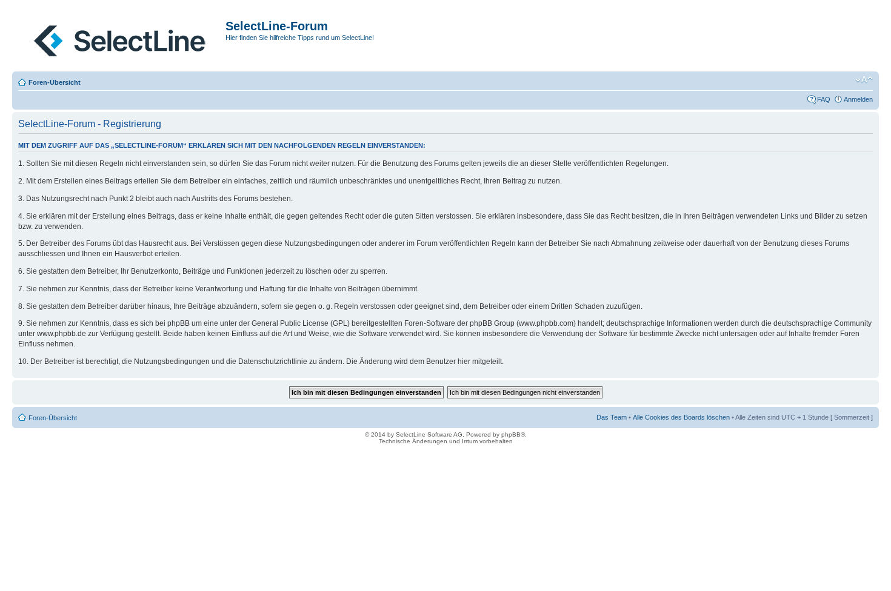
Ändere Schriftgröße (864, 79)
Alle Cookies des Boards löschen (681, 417)
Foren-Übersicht (54, 82)
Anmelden (858, 99)
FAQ (823, 99)
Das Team (611, 417)
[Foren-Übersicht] (120, 38)
